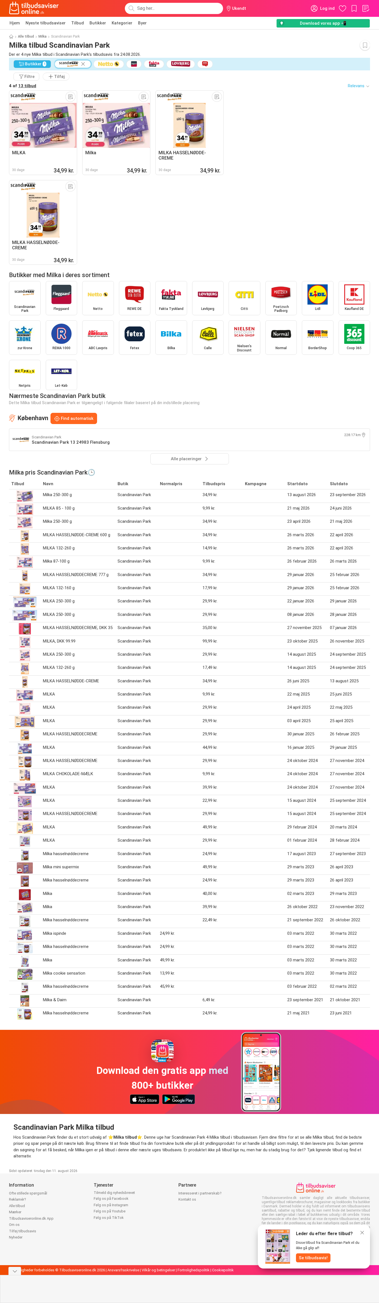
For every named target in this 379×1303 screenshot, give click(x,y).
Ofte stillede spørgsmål (28, 1193)
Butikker (97, 23)
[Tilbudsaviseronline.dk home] (34, 8)
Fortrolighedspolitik (194, 1270)
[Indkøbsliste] (365, 8)
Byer (142, 23)
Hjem (15, 23)
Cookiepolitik (223, 1270)
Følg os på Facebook (111, 1198)
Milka (42, 36)
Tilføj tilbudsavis (22, 1231)
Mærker (15, 1212)
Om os (14, 1225)
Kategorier (122, 23)
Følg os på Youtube (109, 1211)
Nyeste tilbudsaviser (46, 23)
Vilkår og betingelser (158, 1270)
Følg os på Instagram (111, 1205)
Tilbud (77, 23)
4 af (22, 85)
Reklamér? (17, 1199)
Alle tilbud (26, 36)
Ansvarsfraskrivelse (123, 1270)
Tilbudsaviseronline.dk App (31, 1218)
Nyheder (15, 1237)
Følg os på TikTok (109, 1217)
